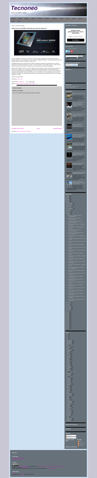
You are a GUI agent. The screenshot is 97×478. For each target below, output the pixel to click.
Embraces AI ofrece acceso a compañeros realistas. (79, 164)
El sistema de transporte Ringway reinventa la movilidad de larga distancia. (79, 182)
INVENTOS (47, 18)
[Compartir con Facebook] (33, 82)
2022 (68, 312)
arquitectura (69, 343)
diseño (17, 83)
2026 (68, 196)
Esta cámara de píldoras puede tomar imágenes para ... (75, 279)
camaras (68, 351)
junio (69, 213)
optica (68, 392)
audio (68, 348)
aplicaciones (69, 342)
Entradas (69, 435)
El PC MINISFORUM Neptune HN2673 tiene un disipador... (76, 268)
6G (67, 337)
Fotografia (69, 367)
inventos (68, 378)
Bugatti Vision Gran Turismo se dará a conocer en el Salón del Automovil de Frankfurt (79, 135)
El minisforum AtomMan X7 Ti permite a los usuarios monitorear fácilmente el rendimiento (79, 104)
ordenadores (26, 83)
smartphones (69, 401)
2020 (68, 315)
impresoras (69, 373)
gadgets (68, 368)
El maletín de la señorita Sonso (18, 458)
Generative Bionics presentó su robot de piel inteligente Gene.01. (79, 154)
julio (69, 212)
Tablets (68, 406)
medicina (68, 381)
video (68, 417)
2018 (68, 319)
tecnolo (68, 409)
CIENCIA (33, 18)
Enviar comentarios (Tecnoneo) (24, 131)
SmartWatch (69, 403)
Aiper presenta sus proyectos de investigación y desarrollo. (79, 144)
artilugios (68, 346)
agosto (69, 210)
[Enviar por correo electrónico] (29, 82)
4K (67, 334)
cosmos (68, 357)
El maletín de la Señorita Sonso (72, 86)
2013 (68, 328)
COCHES (20, 18)
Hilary (80, 441)
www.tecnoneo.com (26, 467)
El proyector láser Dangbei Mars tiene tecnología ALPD (75, 233)
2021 (68, 313)
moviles (68, 387)
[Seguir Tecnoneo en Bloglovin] (72, 65)
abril (69, 304)
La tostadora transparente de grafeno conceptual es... (75, 277)
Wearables (69, 420)
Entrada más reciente (18, 128)
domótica (68, 361)
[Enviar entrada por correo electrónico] (27, 81)
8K (67, 339)
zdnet (21, 79)
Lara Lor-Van (82, 443)
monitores (69, 384)
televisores (69, 412)
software (68, 404)
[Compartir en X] (32, 82)
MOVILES (61, 18)
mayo (69, 302)
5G (67, 335)
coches (68, 354)
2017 (68, 321)
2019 (68, 317)
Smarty (19, 21)
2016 (68, 322)
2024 (68, 199)
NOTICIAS (80, 18)
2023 (68, 201)
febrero (69, 308)
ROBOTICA (26, 18)
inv (67, 376)
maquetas (69, 379)
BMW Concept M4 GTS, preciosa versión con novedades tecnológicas (78, 125)
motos (68, 385)
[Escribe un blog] (30, 82)
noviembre (70, 204)
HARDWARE (54, 18)
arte (67, 345)
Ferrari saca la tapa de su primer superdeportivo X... (74, 216)
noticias (68, 390)
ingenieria (69, 374)
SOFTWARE (40, 18)
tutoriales (68, 415)
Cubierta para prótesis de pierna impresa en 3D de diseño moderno (79, 115)
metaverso (69, 382)
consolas (68, 356)
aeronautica (69, 340)
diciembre (70, 203)
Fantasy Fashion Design (71, 87)
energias (68, 365)
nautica (68, 389)
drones (68, 362)
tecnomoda (69, 410)
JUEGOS (13, 21)
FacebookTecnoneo (72, 48)
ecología (68, 364)
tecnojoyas (69, 407)
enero (69, 309)
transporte (69, 414)
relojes (68, 398)
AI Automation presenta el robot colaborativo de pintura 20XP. (79, 173)
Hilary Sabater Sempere (23, 466)
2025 (68, 198)
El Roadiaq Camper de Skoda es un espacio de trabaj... (75, 222)
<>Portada (14, 473)
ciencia (68, 353)
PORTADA (13, 18)
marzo (69, 306)
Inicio (38, 128)
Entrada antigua (57, 128)
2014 (68, 326)
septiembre (70, 208)
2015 (68, 324)
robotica (33, 83)
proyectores (69, 395)
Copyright (22, 474)
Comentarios (70, 437)
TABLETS (68, 18)
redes (30, 83)
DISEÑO (73, 18)
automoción (69, 350)
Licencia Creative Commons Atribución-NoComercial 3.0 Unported (51, 466)
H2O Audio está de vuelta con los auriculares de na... (75, 219)
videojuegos (69, 418)
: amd (18, 79)
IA (67, 371)
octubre (69, 206)
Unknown (81, 445)
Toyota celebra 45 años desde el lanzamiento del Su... (74, 230)
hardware (21, 83)
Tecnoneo (24, 8)
